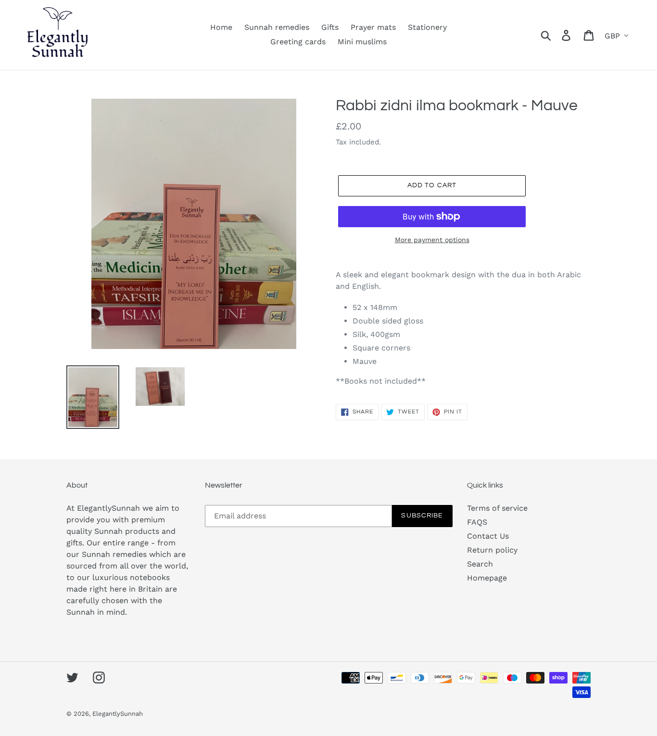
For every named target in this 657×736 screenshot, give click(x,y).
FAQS (477, 522)
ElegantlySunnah (117, 713)
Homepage (487, 577)
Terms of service (497, 508)
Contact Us (488, 536)
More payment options (432, 240)
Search (480, 563)
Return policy (492, 550)
